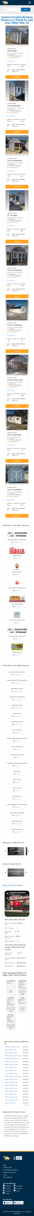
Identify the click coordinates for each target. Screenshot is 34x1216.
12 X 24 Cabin (12, 215)
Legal (5, 1175)
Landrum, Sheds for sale (11, 1061)
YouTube (8, 1191)
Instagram (19, 1186)
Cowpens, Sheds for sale (11, 1097)
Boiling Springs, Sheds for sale (13, 1055)
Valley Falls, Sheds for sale (12, 1058)
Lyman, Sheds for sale (11, 1070)
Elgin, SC (18, 622)
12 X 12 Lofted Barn (14, 270)
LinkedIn (8, 1188)
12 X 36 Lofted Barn (14, 160)
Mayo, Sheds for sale (10, 1103)
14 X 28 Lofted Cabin (15, 380)
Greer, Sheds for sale (10, 1050)
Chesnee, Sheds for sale (11, 1082)
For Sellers (7, 1167)
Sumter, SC (18, 638)
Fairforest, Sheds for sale (11, 1100)
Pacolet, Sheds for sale (11, 1091)
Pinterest (19, 1188)
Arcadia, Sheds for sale (11, 1079)
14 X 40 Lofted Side (14, 325)
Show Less (26, 1105)
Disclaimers (7, 1177)
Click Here (19, 953)
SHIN (4, 1165)
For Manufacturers (10, 1170)
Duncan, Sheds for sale (11, 1073)
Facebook (8, 1186)
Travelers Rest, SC (17, 542)
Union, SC (17, 558)
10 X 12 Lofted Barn (14, 489)
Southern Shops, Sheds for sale (13, 1076)
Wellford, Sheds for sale (11, 1088)
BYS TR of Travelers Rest (15, 56)
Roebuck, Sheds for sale (11, 1085)
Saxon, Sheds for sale (10, 1067)
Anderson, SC (17, 590)
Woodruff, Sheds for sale (11, 1064)
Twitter (7, 1193)
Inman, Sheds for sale (10, 1094)
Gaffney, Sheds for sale (11, 1053)
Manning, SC (18, 654)
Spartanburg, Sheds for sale (12, 1047)
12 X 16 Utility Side (13, 106)
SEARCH (25, 9)
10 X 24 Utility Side (14, 435)
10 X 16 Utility (12, 51)
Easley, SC (17, 574)
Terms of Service (9, 1172)
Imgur (18, 1191)
